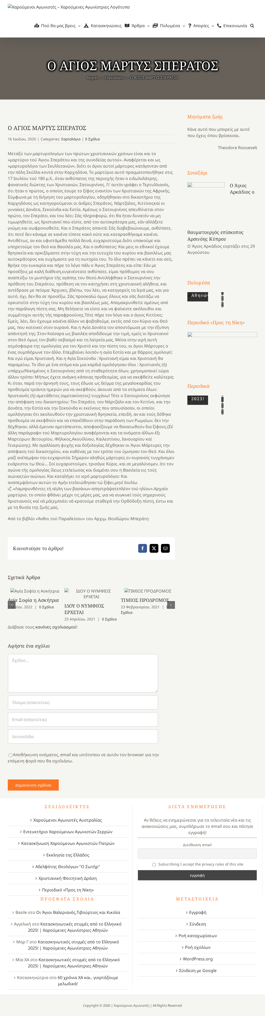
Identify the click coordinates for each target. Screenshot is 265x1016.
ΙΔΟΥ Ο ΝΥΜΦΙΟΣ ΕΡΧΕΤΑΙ (91, 594)
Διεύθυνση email (197, 844)
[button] (252, 25)
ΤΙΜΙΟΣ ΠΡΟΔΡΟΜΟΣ (148, 591)
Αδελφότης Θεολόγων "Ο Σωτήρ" (67, 866)
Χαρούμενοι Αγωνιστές (131, 1005)
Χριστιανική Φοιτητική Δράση (68, 878)
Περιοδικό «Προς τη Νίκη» (68, 890)
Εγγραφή (198, 912)
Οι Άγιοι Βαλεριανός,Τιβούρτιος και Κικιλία (78, 912)
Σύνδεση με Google (198, 970)
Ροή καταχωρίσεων (198, 935)
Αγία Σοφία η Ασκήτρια (35, 591)
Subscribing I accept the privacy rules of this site (200, 864)
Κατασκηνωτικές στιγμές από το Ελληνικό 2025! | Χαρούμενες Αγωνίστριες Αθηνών (75, 927)
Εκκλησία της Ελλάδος (67, 855)
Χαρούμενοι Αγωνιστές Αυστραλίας (67, 820)
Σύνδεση (197, 924)
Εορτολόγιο (70, 139)
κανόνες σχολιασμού (55, 627)
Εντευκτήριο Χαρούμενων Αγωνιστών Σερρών (67, 832)
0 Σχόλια (92, 139)
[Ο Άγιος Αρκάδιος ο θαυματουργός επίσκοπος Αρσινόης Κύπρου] (206, 205)
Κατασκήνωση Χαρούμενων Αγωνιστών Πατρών (67, 843)
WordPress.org (198, 959)
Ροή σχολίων (197, 947)
